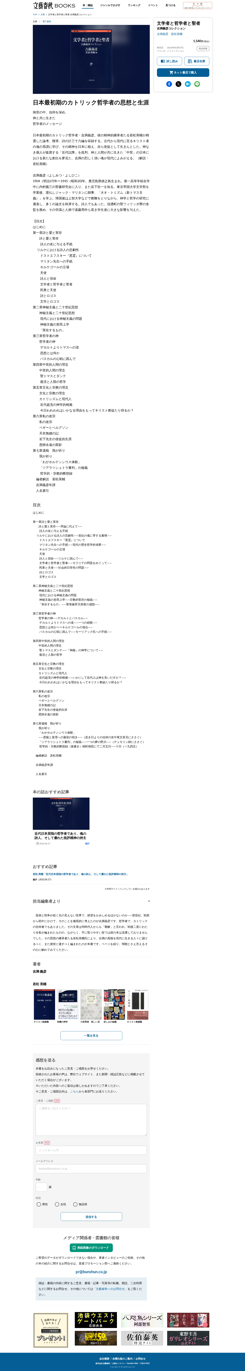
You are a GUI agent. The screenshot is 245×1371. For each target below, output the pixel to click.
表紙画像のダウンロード (93, 1247)
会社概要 (104, 1359)
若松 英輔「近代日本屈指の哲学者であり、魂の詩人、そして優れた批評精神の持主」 (81, 874)
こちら (74, 1091)
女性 (63, 1204)
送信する (91, 1216)
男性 (45, 1204)
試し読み (172, 61)
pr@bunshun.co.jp (91, 1272)
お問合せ (141, 1359)
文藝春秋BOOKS (54, 5)
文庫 (43, 14)
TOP (35, 14)
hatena (188, 84)
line (197, 84)
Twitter (178, 84)
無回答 (83, 1204)
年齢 (38, 1179)
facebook (169, 84)
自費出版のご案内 (122, 1359)
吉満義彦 (162, 34)
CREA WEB (145, 1363)
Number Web (132, 1363)
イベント (153, 5)
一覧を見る (91, 1035)
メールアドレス (44, 1161)
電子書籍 (47, 21)
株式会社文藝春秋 (103, 1363)
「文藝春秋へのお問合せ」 (110, 1289)
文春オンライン (118, 1363)
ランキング (134, 5)
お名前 (39, 1143)
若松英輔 (176, 34)
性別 (38, 1198)
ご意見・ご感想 (44, 1101)
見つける (171, 5)
